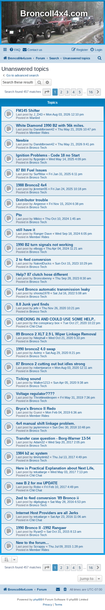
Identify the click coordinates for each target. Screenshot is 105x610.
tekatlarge (40, 472)
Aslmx (38, 352)
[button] (47, 92)
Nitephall (39, 338)
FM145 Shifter (28, 111)
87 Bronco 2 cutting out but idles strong (50, 364)
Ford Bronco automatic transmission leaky (53, 289)
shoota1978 (42, 293)
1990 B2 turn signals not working (44, 245)
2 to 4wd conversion (33, 259)
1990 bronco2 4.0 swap (35, 349)
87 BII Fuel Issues (31, 170)
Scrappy (39, 546)
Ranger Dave (43, 233)
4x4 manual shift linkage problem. (45, 423)
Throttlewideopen (45, 397)
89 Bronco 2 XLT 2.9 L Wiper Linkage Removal (56, 334)
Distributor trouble (32, 200)
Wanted (34, 117)
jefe (36, 308)
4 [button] (73, 91)
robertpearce (42, 367)
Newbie (22, 140)
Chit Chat (35, 326)
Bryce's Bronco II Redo (36, 408)
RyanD (38, 531)
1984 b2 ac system (32, 453)
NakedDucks (43, 263)
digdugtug (40, 501)
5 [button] (80, 91)
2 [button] (61, 91)
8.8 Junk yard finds (32, 304)
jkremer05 (40, 189)
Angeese (40, 203)
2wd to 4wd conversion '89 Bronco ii (47, 498)
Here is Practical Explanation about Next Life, (55, 468)
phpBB (37, 599)
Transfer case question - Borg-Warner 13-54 (53, 438)
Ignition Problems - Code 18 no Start (48, 155)
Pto (19, 215)
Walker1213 (42, 382)
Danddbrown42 (44, 129)
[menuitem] (14, 49)
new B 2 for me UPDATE (37, 483)
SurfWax (39, 174)
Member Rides (39, 132)
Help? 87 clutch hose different (42, 274)
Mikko (38, 218)
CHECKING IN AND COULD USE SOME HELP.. (55, 319)
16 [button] (91, 91)
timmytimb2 (41, 457)
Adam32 (39, 442)
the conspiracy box (47, 323)
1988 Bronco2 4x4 (31, 185)
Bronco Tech (38, 147)
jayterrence (41, 427)
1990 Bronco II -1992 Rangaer (41, 528)
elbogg (38, 248)
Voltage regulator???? (35, 394)
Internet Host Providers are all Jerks (47, 513)
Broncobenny (43, 278)
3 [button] (67, 91)
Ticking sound (28, 379)
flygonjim (39, 159)
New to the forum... (32, 543)
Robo (37, 487)
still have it (25, 230)
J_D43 (38, 114)
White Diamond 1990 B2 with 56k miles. (50, 125)
